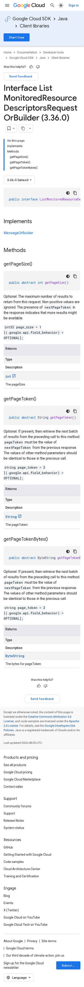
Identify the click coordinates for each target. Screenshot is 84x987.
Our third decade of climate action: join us (35, 955)
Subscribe (69, 965)
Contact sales (13, 786)
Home (7, 52)
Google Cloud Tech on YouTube (25, 924)
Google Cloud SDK (32, 19)
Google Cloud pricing (18, 772)
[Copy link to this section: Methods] (31, 250)
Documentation (27, 52)
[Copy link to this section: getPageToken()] (40, 399)
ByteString (14, 656)
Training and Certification (21, 876)
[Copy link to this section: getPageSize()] (36, 264)
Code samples (14, 862)
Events (8, 903)
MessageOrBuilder (18, 233)
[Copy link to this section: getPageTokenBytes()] (52, 539)
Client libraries (34, 26)
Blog (7, 896)
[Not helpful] (37, 67)
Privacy (32, 941)
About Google (13, 941)
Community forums (17, 806)
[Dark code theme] (67, 193)
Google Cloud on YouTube (22, 917)
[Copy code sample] (75, 193)
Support (9, 813)
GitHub (8, 847)
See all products (15, 765)
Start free (16, 37)
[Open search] (52, 5)
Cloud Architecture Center (22, 869)
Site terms (49, 941)
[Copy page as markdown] (23, 128)
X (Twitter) (11, 910)
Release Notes (14, 820)
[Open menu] (7, 5)
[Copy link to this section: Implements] (36, 222)
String (11, 517)
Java (62, 19)
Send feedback (20, 76)
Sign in (74, 5)
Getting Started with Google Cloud (27, 854)
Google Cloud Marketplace (22, 779)
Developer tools (53, 52)
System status (14, 828)
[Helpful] (31, 67)
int (8, 376)
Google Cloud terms (20, 948)
